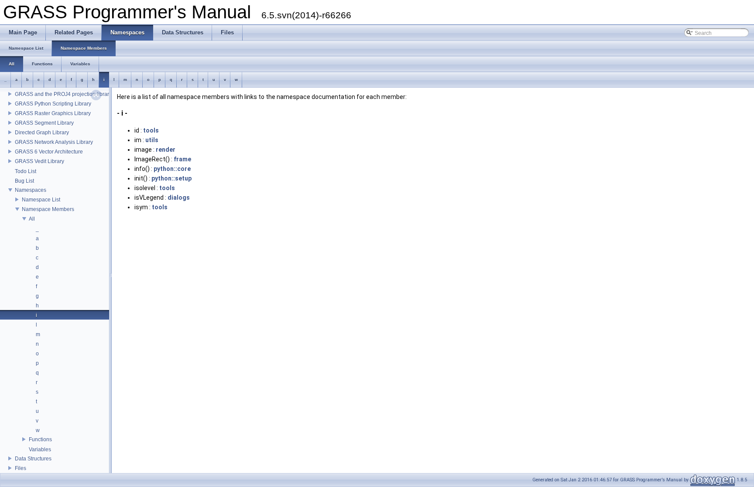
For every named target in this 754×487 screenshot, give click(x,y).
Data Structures (33, 459)
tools (151, 130)
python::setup (171, 178)
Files (20, 468)
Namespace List (41, 200)
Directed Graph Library (42, 132)
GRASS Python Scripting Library (53, 104)
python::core (172, 168)
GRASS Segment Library (44, 123)
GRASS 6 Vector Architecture (49, 152)
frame (182, 159)
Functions (40, 439)
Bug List (24, 181)
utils (151, 139)
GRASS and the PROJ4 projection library (63, 94)
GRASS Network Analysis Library (54, 142)
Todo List (25, 171)
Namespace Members (48, 209)
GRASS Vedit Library (39, 161)
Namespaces (30, 190)
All (32, 219)
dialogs (179, 197)
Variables (40, 449)
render (165, 149)
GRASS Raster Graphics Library (53, 113)
